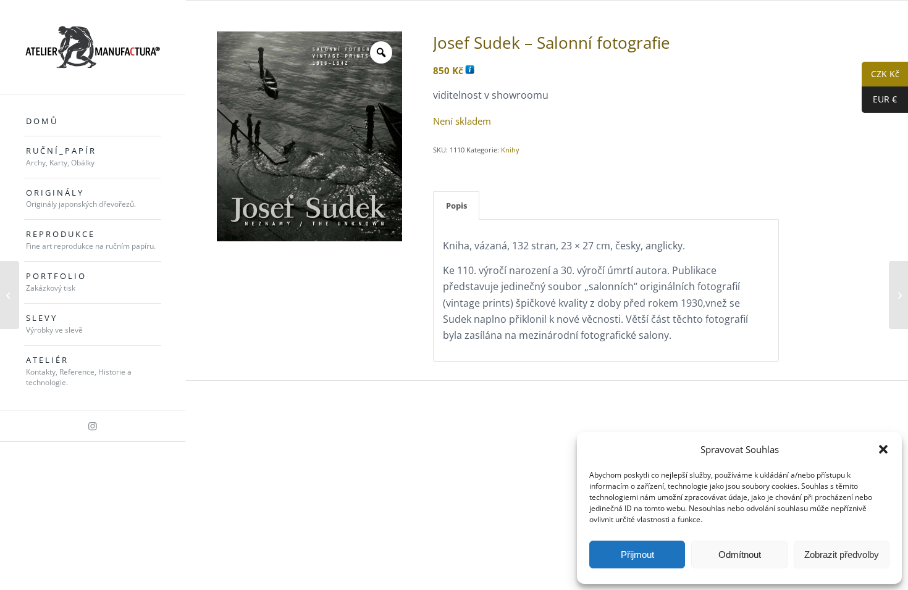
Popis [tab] (456, 205)
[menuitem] (92, 121)
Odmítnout (739, 554)
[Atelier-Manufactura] (93, 47)
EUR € (879, 99)
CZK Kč (880, 74)
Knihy (510, 149)
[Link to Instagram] (92, 425)
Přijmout (637, 554)
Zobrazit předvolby (841, 554)
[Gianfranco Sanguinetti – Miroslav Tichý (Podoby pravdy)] (898, 295)
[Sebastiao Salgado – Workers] (9, 295)
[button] (883, 449)
